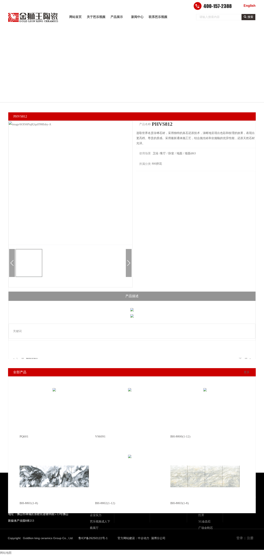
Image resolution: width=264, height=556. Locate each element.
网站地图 (6, 552)
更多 (247, 372)
